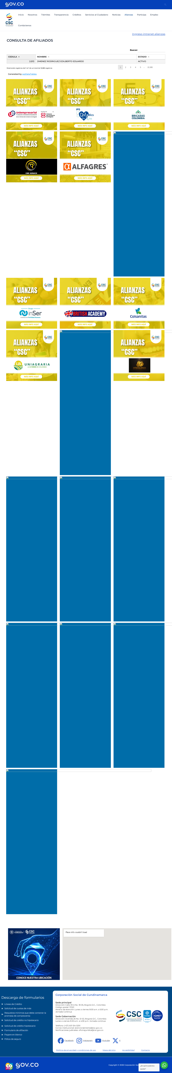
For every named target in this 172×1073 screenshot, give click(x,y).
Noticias (116, 14)
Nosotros (32, 14)
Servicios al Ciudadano (96, 14)
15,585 (150, 67)
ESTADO (142, 56)
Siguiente (157, 67)
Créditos (77, 14)
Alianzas (129, 14)
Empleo (154, 14)
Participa (141, 14)
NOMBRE (42, 56)
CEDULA (12, 56)
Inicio (21, 14)
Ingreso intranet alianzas (148, 34)
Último (162, 67)
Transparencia (61, 14)
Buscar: (134, 50)
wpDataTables (29, 74)
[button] (165, 4)
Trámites (45, 14)
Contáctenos (24, 25)
